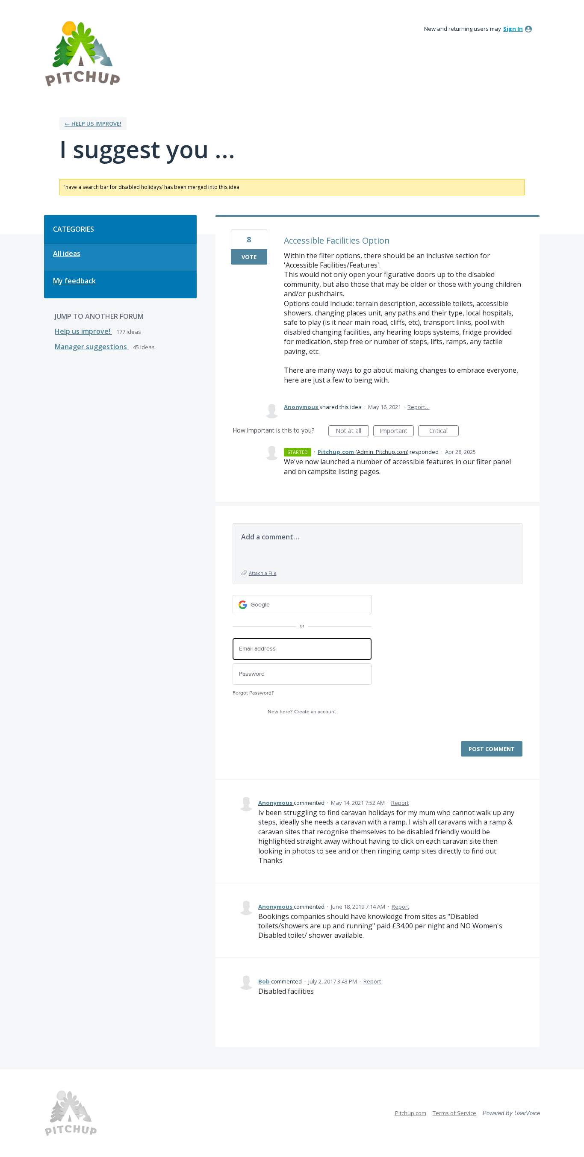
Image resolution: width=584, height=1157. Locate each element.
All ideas (66, 253)
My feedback (74, 281)
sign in (513, 28)
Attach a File (263, 573)
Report (400, 803)
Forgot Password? (253, 693)
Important (397, 431)
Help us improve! (83, 331)
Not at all (352, 431)
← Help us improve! (93, 123)
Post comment (492, 749)
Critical (444, 431)
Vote (249, 257)
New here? (302, 712)
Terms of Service (454, 1113)
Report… (418, 407)
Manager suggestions (92, 346)
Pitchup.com (410, 1113)
